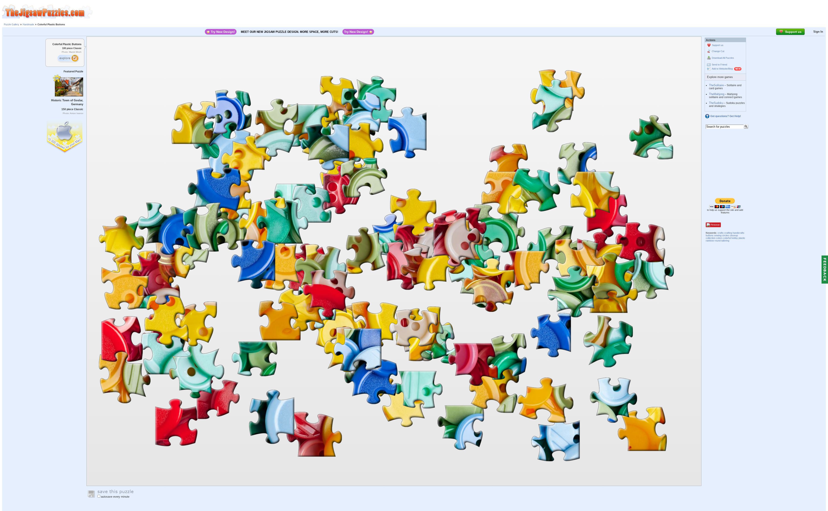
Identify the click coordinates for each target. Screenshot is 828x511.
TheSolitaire (716, 85)
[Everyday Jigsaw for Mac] (65, 135)
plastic (742, 238)
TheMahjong (716, 94)
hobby (734, 238)
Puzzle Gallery (11, 24)
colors (719, 238)
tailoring (725, 240)
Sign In (818, 31)
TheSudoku (716, 103)
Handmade (28, 24)
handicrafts (738, 233)
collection (710, 238)
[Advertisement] (460, 12)
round (718, 240)
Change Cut (718, 51)
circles (725, 235)
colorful (727, 238)
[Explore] (68, 58)
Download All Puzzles (723, 58)
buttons (710, 235)
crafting (728, 233)
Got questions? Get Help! (725, 116)
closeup (734, 235)
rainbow (710, 240)
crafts (721, 233)
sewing (717, 235)
